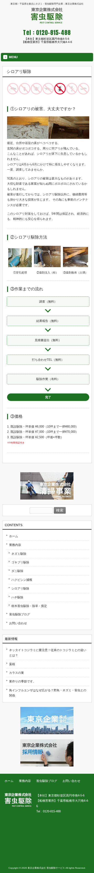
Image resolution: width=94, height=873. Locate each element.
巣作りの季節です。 (22, 681)
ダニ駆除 (17, 571)
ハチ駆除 (17, 597)
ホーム (13, 536)
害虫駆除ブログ (19, 614)
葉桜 (12, 664)
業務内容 (15, 545)
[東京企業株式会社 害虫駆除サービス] (47, 21)
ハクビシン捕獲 (21, 580)
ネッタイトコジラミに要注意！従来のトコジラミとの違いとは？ (47, 652)
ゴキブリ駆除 (20, 562)
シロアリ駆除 (20, 588)
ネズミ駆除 (18, 553)
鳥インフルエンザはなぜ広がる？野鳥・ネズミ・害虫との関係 (47, 693)
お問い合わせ (18, 623)
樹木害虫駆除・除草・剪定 (29, 606)
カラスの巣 (16, 672)
